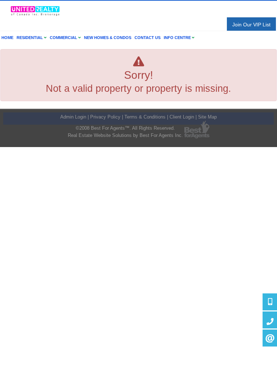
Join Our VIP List (251, 24)
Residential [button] (30, 37)
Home (7, 37)
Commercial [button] (64, 37)
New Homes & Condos (107, 37)
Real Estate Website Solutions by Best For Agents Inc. (125, 135)
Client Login (182, 117)
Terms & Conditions (145, 117)
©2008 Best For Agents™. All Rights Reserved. (125, 128)
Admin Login (73, 117)
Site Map (207, 117)
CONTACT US (148, 37)
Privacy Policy (105, 117)
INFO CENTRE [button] (178, 37)
